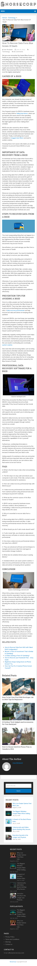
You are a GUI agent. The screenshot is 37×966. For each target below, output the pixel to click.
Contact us (8, 944)
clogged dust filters (17, 138)
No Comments (18, 51)
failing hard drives (22, 113)
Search (18, 791)
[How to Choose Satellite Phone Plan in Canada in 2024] (18, 736)
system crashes (7, 345)
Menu (3, 11)
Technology (6, 51)
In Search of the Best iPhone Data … (21, 820)
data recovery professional (15, 310)
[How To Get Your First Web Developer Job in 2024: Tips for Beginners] (18, 686)
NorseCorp (13, 961)
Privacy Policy (9, 937)
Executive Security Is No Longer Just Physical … (20, 836)
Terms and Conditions (12, 939)
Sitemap (8, 942)
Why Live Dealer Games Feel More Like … (21, 804)
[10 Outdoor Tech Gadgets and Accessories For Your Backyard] (18, 711)
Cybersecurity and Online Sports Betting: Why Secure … (21, 828)
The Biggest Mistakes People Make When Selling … (21, 812)
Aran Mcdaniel (8, 49)
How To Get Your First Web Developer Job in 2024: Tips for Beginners (17, 698)
